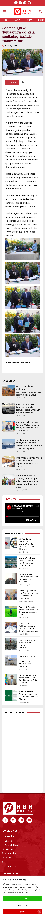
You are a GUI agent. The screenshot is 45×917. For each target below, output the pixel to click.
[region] (22, 896)
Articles (9, 849)
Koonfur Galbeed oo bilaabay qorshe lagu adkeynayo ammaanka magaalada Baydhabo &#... (27, 481)
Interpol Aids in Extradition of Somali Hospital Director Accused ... (28, 578)
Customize (22, 905)
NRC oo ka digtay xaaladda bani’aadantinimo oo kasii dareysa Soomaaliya (28, 390)
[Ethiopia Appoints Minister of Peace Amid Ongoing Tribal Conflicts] (11, 679)
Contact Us (10, 866)
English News (12, 845)
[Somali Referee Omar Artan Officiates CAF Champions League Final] (11, 611)
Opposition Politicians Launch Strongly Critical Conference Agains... (28, 627)
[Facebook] (16, 2)
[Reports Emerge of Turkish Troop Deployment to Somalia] (11, 644)
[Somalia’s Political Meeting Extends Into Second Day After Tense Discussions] (11, 562)
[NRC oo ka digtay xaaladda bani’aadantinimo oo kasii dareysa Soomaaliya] (8, 390)
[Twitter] (20, 2)
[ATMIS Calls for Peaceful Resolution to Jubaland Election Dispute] (11, 695)
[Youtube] (29, 2)
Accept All (22, 899)
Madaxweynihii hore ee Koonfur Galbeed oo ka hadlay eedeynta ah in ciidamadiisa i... (27, 426)
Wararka (9, 836)
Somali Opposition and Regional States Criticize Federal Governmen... (28, 594)
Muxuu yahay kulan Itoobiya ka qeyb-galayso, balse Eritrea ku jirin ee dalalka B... (28, 408)
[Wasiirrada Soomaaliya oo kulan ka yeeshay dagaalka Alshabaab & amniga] (8, 461)
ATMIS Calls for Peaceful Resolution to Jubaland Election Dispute (28, 695)
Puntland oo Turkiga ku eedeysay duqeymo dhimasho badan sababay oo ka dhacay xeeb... (29, 444)
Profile (8, 857)
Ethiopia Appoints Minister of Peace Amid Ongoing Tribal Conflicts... (28, 679)
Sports (8, 840)
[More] (22, 82)
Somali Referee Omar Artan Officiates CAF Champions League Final (28, 611)
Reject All (22, 912)
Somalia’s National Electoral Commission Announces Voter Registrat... (27, 661)
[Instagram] (24, 2)
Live (7, 862)
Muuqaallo (10, 853)
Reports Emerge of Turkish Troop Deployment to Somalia (27, 644)
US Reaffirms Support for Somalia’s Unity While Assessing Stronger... (26, 544)
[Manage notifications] (39, 912)
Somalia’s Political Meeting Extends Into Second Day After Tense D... (27, 562)
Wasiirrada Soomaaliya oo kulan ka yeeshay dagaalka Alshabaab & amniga (29, 462)
